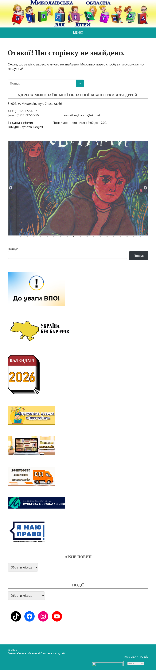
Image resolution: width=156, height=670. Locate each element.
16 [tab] (121, 237)
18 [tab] (135, 237)
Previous (11, 188)
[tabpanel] (78, 188)
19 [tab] (141, 237)
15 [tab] (115, 237)
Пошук (13, 249)
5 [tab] (48, 237)
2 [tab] (28, 237)
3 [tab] (35, 237)
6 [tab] (55, 237)
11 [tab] (88, 237)
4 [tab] (41, 237)
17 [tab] (128, 237)
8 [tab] (68, 237)
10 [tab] (81, 237)
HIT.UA (131, 663)
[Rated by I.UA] (107, 664)
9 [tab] (75, 237)
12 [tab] (95, 237)
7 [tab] (61, 237)
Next (145, 188)
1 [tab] (21, 237)
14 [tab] (108, 237)
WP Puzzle (141, 656)
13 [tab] (101, 237)
